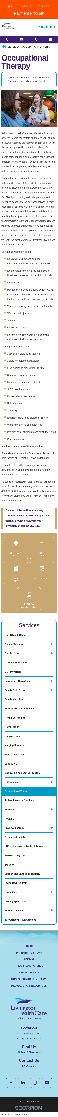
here (46, 81)
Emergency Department (18, 681)
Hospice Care (12, 736)
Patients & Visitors (29, 952)
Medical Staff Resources (29, 986)
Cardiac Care (12, 653)
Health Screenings (15, 717)
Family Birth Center (15, 690)
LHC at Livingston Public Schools (24, 846)
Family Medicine (14, 699)
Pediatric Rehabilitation (31, 458)
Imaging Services (14, 745)
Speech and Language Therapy (22, 874)
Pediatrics (10, 809)
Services (14, 47)
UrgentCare (11, 892)
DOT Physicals (13, 672)
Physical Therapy (14, 828)
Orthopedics (12, 782)
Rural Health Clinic (15, 635)
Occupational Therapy (17, 791)
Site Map (29, 959)
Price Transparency (29, 966)
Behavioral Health (15, 837)
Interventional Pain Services (20, 920)
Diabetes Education (16, 662)
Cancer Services (14, 644)
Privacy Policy (29, 972)
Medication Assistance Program (22, 773)
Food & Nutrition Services (19, 708)
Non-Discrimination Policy (29, 979)
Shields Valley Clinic (16, 855)
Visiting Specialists (15, 901)
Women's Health (14, 910)
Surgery (9, 864)
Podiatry (9, 818)
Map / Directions (31, 1052)
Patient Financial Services (19, 800)
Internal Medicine (14, 754)
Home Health (12, 727)
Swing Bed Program (16, 883)
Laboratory (11, 763)
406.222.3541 (48, 27)
